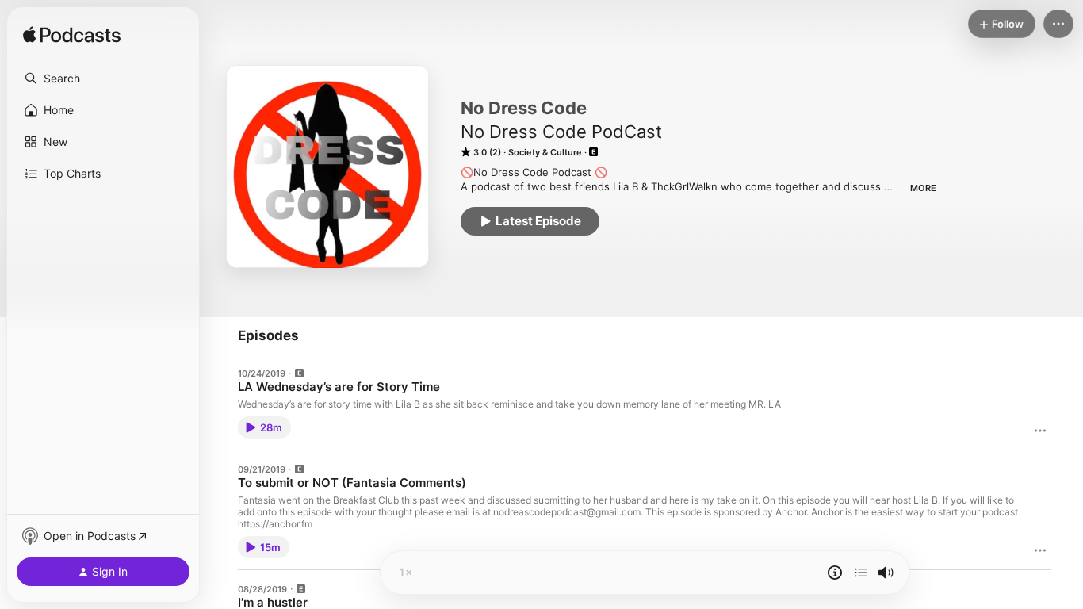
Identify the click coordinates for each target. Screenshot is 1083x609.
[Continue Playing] (861, 572)
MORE (923, 187)
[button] (103, 78)
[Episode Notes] (834, 572)
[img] (72, 36)
